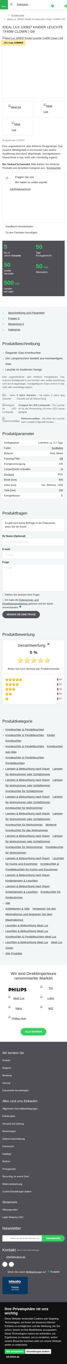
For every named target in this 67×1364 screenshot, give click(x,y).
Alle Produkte (13, 953)
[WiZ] (49, 1010)
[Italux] (17, 1010)
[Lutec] (49, 999)
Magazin (6, 1068)
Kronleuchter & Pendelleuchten (24, 729)
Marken (6, 1161)
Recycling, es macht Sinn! (15, 1176)
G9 (61, 458)
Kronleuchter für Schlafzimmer (24, 791)
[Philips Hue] (17, 1020)
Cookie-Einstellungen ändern (16, 1191)
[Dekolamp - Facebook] (4, 1264)
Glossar (6, 1083)
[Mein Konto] (58, 4)
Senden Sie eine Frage (21, 614)
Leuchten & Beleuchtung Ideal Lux (26, 925)
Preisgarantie (9, 1169)
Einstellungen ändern (38, 1351)
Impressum (8, 1146)
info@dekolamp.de (20, 189)
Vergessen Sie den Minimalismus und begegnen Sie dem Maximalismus (30, 914)
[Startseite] (4, 15)
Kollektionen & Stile (17, 908)
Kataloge (6, 1154)
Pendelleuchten (15, 763)
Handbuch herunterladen (19, 226)
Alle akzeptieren (14, 1351)
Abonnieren (53, 1238)
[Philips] (17, 990)
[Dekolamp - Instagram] (11, 1264)
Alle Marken (33, 1031)
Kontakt (6, 1060)
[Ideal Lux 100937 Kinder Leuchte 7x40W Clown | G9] (33, 67)
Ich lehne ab (12, 1356)
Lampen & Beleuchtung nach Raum (27, 768)
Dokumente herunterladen (15, 1090)
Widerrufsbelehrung (12, 1184)
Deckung (9, 474)
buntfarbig (57, 448)
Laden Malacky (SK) (12, 1217)
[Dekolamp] (21, 5)
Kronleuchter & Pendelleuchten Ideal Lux (30, 936)
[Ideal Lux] (17, 999)
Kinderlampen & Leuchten (21, 880)
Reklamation (8, 1116)
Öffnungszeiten (10, 1209)
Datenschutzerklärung (13, 1138)
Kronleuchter (17, 15)
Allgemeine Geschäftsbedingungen (20, 1108)
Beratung (7, 1075)
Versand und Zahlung (13, 1123)
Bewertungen (9, 1131)
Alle (7, 903)
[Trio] (49, 989)
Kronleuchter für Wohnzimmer (24, 808)
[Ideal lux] (17, 109)
